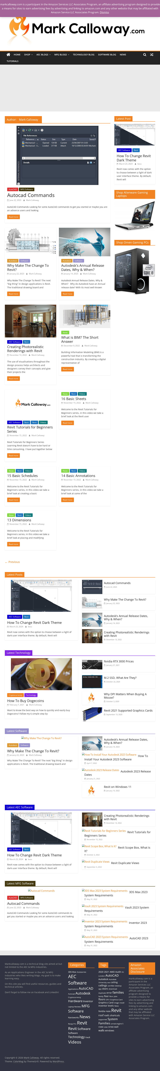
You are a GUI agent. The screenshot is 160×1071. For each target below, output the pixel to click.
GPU (108, 1000)
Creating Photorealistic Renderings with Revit (25, 348)
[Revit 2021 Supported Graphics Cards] (92, 709)
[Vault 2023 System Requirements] (102, 906)
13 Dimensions (19, 520)
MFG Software (26, 189)
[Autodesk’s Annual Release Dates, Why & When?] (84, 229)
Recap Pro (72, 1024)
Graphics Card (105, 1002)
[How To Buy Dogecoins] (41, 660)
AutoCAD (13, 189)
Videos (43, 422)
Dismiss (104, 12)
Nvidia (101, 1011)
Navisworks (73, 1017)
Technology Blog (83, 54)
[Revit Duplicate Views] (96, 861)
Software (24, 260)
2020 (100, 971)
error (109, 992)
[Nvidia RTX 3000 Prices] (92, 660)
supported (102, 1019)
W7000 (111, 1027)
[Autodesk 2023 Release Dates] (100, 770)
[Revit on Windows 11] (92, 785)
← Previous (12, 562)
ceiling (114, 982)
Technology (31, 695)
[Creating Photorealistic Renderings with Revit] (30, 306)
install (122, 1003)
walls (101, 1030)
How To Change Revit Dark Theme (134, 157)
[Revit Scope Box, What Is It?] (99, 846)
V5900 (100, 1027)
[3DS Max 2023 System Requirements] (105, 890)
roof (100, 1015)
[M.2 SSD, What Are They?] (92, 676)
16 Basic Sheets (73, 398)
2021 (106, 971)
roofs (106, 1015)
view (106, 1027)
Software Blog (107, 54)
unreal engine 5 (117, 1024)
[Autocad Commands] (57, 127)
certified (111, 986)
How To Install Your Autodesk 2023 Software (116, 757)
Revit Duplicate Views (125, 863)
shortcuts (115, 1015)
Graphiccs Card (116, 1000)
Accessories (81, 972)
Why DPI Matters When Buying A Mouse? (125, 695)
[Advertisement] (80, 88)
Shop (27, 54)
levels (111, 1005)
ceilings (102, 985)
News (123, 54)
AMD (112, 971)
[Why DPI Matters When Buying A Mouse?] (92, 693)
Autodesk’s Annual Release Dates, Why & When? (82, 267)
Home (17, 54)
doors (105, 988)
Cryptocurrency (15, 695)
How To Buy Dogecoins (25, 700)
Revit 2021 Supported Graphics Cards (128, 710)
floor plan (113, 996)
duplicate (102, 993)
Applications (73, 989)
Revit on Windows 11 (117, 787)
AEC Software (15, 342)
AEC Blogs (42, 54)
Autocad (71, 994)
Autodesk (13, 260)
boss (140, 163)
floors (101, 999)
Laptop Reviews (74, 1007)
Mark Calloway (32, 200)
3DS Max (72, 971)
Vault (87, 1037)
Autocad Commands (31, 195)
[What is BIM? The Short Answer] (84, 306)
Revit (26, 342)
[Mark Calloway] (8, 54)
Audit (118, 971)
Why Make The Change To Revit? (28, 267)
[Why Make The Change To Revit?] (30, 229)
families (118, 992)
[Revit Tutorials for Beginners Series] (30, 391)
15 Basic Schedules (22, 475)
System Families (108, 1021)
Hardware (75, 1001)
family (100, 996)
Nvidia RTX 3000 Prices (119, 661)
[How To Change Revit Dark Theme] (134, 125)
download (113, 989)
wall (116, 1026)
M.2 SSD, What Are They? (120, 678)
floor (106, 996)
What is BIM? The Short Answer (79, 339)
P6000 (108, 1011)
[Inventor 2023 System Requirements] (104, 921)
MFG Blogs (60, 54)
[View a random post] (151, 54)
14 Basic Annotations (78, 475)
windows (109, 1030)
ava (108, 982)
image (116, 1003)
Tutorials (12, 61)
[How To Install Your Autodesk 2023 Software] (109, 754)
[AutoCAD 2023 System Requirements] (105, 937)
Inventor (88, 1001)
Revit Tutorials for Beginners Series (30, 429)
